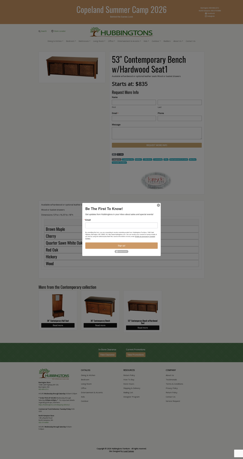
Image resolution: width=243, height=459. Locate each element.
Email (88, 220)
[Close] (158, 205)
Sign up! (121, 245)
